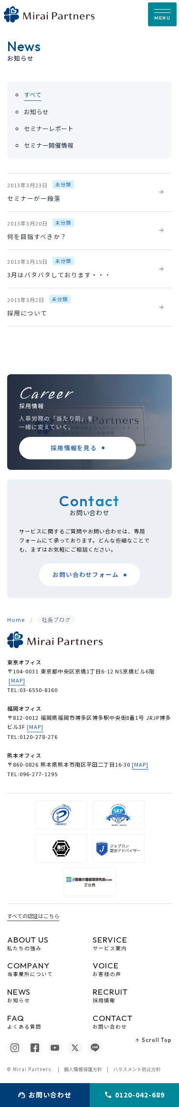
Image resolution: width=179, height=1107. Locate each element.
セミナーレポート (49, 128)
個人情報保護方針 (83, 1069)
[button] (162, 14)
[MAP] (17, 680)
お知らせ (36, 111)
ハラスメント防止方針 (137, 1069)
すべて (33, 94)
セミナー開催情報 (49, 145)
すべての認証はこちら (33, 916)
